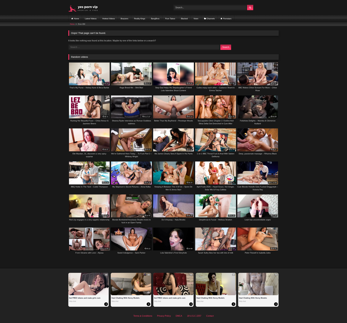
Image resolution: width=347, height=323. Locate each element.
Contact (210, 316)
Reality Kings (139, 18)
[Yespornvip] (85, 7)
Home (76, 18)
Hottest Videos (108, 18)
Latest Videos (91, 18)
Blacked (184, 18)
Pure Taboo (170, 18)
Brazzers (124, 18)
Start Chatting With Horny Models (125, 298)
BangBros (155, 18)
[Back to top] (339, 315)
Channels (211, 18)
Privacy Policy (164, 316)
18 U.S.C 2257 (194, 316)
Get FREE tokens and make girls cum (84, 298)
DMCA (179, 316)
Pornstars (227, 18)
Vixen (196, 18)
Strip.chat (72, 301)
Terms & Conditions (142, 316)
